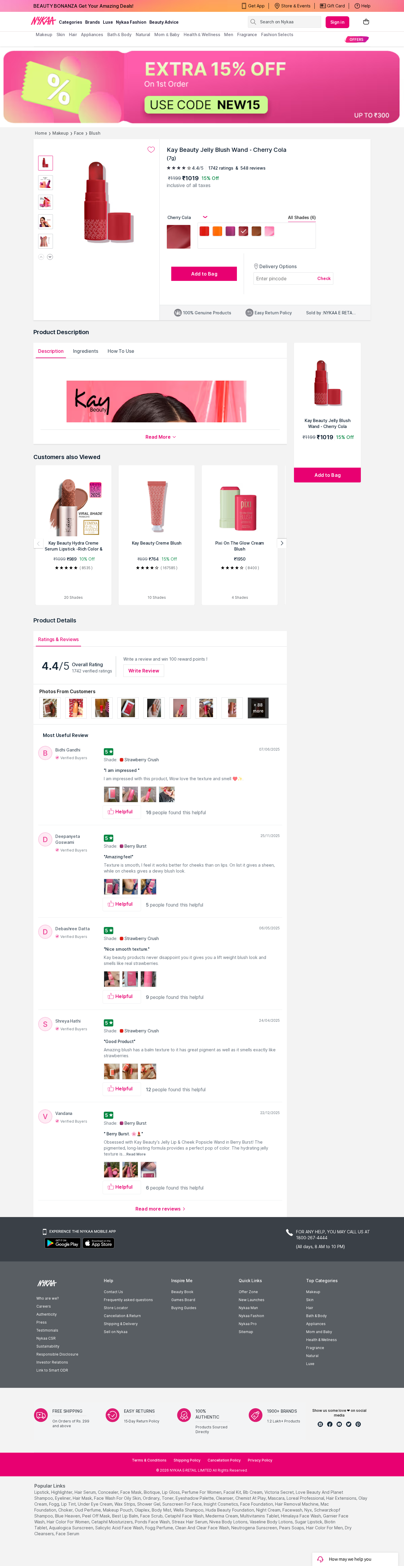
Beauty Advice (164, 22)
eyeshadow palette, (195, 1498)
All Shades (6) (302, 217)
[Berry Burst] (230, 232)
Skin (309, 1300)
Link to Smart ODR (52, 1370)
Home (41, 133)
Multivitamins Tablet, (260, 1515)
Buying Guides (183, 1308)
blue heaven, (68, 1515)
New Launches (251, 1300)
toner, (168, 1498)
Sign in (337, 22)
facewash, (292, 1509)
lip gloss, (171, 1492)
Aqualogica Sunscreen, (71, 1527)
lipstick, (42, 1492)
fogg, (54, 1504)
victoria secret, (279, 1492)
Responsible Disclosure (57, 1354)
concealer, (108, 1492)
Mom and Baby (319, 1332)
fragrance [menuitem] (247, 34)
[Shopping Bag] (366, 22)
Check (324, 278)
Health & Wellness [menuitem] (202, 34)
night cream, (268, 1509)
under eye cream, (95, 1504)
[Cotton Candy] (269, 232)
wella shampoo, (188, 1509)
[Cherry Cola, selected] (243, 232)
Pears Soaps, (292, 1527)
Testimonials (47, 1330)
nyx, (308, 1509)
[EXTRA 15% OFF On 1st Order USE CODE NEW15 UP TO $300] (202, 86)
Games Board (183, 1300)
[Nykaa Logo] (43, 20)
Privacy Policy (260, 1460)
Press (41, 1322)
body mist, (162, 1509)
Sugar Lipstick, (309, 1521)
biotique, (152, 1492)
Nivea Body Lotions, (228, 1521)
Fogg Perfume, (159, 1527)
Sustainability (47, 1346)
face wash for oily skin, (118, 1498)
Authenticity (46, 1314)
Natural (312, 1355)
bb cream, (253, 1492)
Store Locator (116, 1308)
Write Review (143, 671)
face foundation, (257, 1504)
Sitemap (246, 1332)
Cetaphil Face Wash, (184, 1515)
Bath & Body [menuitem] (119, 34)
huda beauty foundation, (230, 1509)
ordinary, (152, 1498)
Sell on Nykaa (115, 1332)
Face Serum (67, 1533)
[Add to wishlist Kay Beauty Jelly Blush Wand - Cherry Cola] (151, 149)
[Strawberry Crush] (204, 232)
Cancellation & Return (122, 1316)
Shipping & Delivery (121, 1324)
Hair (309, 1308)
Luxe (310, 1363)
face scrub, (152, 1515)
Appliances (316, 1324)
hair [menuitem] (73, 34)
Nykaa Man (248, 1308)
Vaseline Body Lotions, (272, 1521)
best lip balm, (125, 1515)
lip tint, (69, 1504)
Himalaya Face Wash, (301, 1515)
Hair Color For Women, (68, 1521)
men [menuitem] (228, 34)
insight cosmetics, (221, 1504)
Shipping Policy (187, 1460)
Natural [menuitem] (143, 34)
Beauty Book (182, 1292)
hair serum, (86, 1492)
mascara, (276, 1498)
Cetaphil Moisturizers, (112, 1521)
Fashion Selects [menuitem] (277, 34)
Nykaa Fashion (131, 22)
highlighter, (62, 1492)
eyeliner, (63, 1498)
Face (79, 133)
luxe (108, 22)
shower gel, (149, 1504)
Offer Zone (248, 1292)
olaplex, (143, 1509)
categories (70, 22)
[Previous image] (41, 257)
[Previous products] (38, 543)
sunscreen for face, (182, 1504)
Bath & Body (316, 1316)
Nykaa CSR (46, 1338)
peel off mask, (96, 1515)
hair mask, (83, 1498)
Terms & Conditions (149, 1460)
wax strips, (125, 1504)
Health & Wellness (321, 1340)
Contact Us (113, 1292)
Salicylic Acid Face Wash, (119, 1527)
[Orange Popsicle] (217, 232)
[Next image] (50, 257)
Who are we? (47, 1298)
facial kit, (233, 1492)
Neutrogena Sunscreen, (254, 1527)
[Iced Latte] (256, 232)
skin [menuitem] (60, 34)
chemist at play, (251, 1498)
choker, (66, 1509)
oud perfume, (88, 1509)
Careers (43, 1306)
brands (92, 22)
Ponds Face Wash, (153, 1521)
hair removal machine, (297, 1504)
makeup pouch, (118, 1509)
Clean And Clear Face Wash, (202, 1527)
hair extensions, (341, 1498)
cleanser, (225, 1498)
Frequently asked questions (128, 1300)
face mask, (131, 1492)
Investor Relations (52, 1362)
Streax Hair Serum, (190, 1521)
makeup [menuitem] (44, 34)
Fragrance (315, 1347)
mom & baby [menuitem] (167, 34)
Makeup (60, 133)
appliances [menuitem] (92, 34)
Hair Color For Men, (325, 1527)
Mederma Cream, (222, 1515)
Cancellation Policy (224, 1460)
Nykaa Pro (248, 1324)
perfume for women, (202, 1492)
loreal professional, (306, 1498)
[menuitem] (356, 39)
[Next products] (282, 543)
